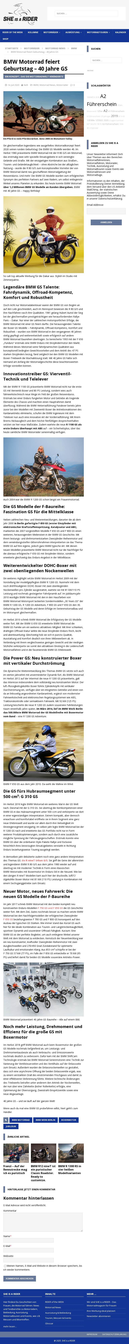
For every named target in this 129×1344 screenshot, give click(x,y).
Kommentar (9, 1210)
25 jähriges (105, 116)
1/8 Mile (91, 120)
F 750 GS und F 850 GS (50, 908)
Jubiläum (11, 1126)
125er (100, 111)
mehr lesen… (10, 1326)
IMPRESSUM (92, 1334)
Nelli (26, 84)
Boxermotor (68, 1120)
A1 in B (121, 116)
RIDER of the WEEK (13, 32)
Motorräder (51, 32)
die (35, 860)
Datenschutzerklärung (110, 198)
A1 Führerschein (116, 111)
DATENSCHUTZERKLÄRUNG (114, 1334)
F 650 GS (8, 919)
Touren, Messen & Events (58, 1318)
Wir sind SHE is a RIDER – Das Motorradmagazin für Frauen (101, 1303)
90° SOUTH (91, 124)
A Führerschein (93, 116)
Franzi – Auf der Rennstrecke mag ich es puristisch (15, 1169)
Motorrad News (55, 48)
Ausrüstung (73, 32)
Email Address (94, 204)
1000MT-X (91, 97)
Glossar (49, 1323)
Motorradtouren (97, 32)
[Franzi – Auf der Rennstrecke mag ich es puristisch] (16, 1153)
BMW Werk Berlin (45, 1120)
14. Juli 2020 (13, 84)
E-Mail (6, 1246)
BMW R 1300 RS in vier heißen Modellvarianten (69, 1169)
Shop (5, 38)
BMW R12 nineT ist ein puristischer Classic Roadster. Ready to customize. (43, 1173)
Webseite (8, 1256)
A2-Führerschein (110, 124)
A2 (105, 110)
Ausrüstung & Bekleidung (58, 1312)
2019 (114, 116)
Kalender (120, 32)
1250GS (99, 120)
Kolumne (33, 32)
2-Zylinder (94, 128)
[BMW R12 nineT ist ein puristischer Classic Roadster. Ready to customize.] (43, 1153)
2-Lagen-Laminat (116, 120)
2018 (98, 97)
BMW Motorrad (21, 1120)
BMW (36, 84)
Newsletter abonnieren (99, 1316)
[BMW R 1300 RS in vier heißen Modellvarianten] (71, 1153)
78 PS (99, 124)
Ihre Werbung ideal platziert (101, 1310)
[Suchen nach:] (86, 13)
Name (6, 1236)
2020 (106, 120)
